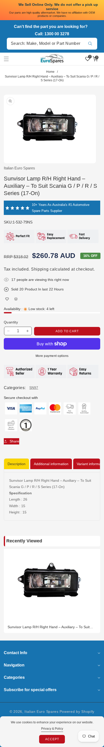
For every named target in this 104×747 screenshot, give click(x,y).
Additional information (51, 464)
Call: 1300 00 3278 (52, 34)
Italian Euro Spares (41, 711)
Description (16, 464)
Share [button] (14, 441)
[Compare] (16, 299)
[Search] (90, 43)
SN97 (33, 388)
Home (50, 71)
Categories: (14, 388)
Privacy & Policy (52, 728)
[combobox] (52, 43)
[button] (9, 58)
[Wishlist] (7, 299)
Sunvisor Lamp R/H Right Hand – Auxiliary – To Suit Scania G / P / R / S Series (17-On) (49, 627)
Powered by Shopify (77, 711)
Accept (52, 739)
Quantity (11, 322)
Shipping (40, 269)
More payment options (52, 356)
